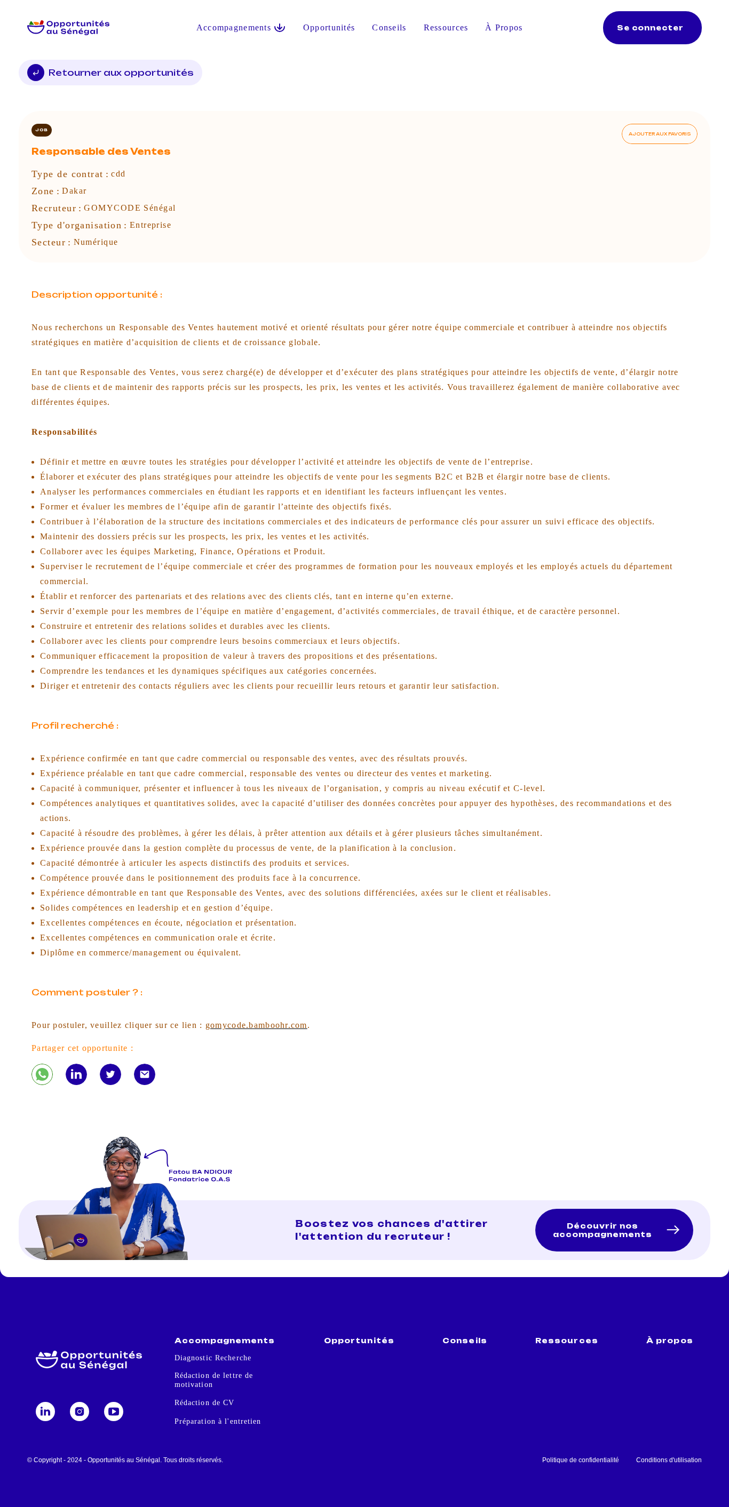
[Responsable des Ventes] (42, 1074)
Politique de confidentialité (580, 1460)
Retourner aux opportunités (121, 72)
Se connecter (650, 27)
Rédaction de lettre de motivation (214, 1380)
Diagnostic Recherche (213, 1358)
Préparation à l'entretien (218, 1421)
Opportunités (329, 27)
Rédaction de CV (205, 1403)
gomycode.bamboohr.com (256, 1025)
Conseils (389, 27)
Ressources (446, 27)
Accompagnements (225, 1341)
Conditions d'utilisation (669, 1460)
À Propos (503, 27)
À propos (669, 1341)
